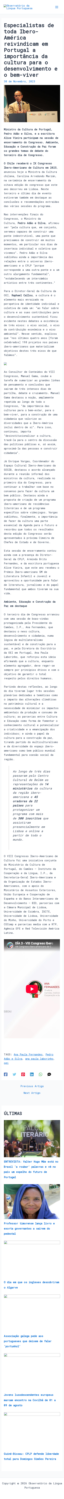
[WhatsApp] (40, 1074)
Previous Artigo (32, 1086)
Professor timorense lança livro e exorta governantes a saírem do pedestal (29, 1228)
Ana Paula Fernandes (28, 1054)
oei (6, 1063)
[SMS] (49, 1074)
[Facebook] (5, 1074)
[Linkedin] (32, 1074)
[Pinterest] (23, 1074)
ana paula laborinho (39, 1058)
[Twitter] (14, 1074)
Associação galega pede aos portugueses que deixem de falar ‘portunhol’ (28, 1341)
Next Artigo (32, 1093)
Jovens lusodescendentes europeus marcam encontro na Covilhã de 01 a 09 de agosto (30, 1400)
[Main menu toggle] (56, 7)
